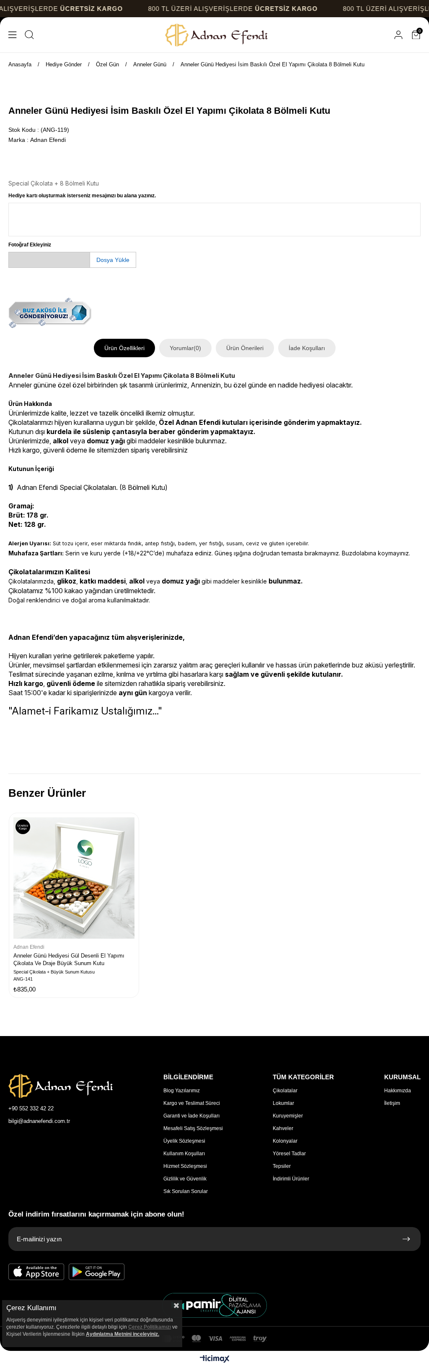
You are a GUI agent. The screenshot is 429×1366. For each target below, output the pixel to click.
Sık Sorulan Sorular (185, 1191)
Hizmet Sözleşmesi (185, 1166)
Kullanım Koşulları (184, 1154)
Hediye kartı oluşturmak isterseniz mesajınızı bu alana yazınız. (82, 196)
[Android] (97, 1272)
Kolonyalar (285, 1141)
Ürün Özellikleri (124, 348)
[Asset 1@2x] (60, 1086)
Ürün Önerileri (245, 348)
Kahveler (283, 1128)
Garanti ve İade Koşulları (191, 1116)
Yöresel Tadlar (289, 1154)
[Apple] (36, 1272)
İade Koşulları (307, 348)
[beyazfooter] (214, 1305)
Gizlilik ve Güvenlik (185, 1179)
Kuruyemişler (288, 1116)
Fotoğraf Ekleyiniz (29, 245)
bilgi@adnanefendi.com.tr (39, 1121)
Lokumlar (283, 1103)
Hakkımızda (397, 1091)
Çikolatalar (285, 1091)
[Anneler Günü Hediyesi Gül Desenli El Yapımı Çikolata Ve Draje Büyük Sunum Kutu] (73, 878)
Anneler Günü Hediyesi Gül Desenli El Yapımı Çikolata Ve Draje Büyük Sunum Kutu (68, 959)
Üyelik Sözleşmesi (184, 1141)
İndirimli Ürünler (291, 1179)
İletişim (392, 1103)
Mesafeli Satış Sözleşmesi (193, 1128)
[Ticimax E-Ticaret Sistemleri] (215, 1359)
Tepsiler (282, 1166)
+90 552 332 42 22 (31, 1108)
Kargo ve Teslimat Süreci (191, 1103)
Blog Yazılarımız (181, 1091)
